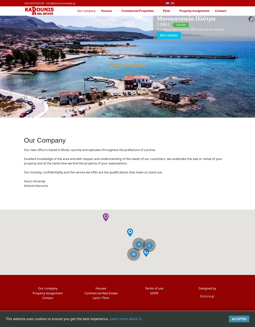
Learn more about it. (126, 319)
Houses (106, 11)
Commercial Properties (137, 11)
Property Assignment (194, 11)
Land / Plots (101, 298)
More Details (169, 35)
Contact (220, 11)
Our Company (86, 11)
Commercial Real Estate (101, 293)
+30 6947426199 (34, 3)
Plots (166, 11)
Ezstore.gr (207, 296)
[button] (146, 253)
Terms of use (154, 288)
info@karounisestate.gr (61, 3)
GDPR (154, 293)
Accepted (239, 319)
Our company (47, 288)
